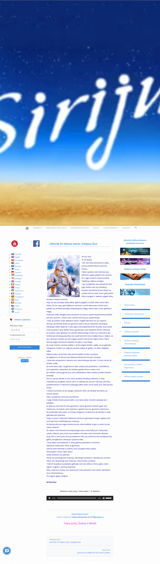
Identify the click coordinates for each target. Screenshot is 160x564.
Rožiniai (127, 323)
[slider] (109, 498)
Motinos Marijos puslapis (133, 376)
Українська (19, 291)
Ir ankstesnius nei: (17, 335)
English (17, 257)
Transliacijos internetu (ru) (134, 314)
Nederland (19, 275)
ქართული (18, 278)
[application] (80, 498)
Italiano (17, 284)
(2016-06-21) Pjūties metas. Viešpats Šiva (65, 542)
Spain (17, 300)
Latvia (17, 263)
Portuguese (19, 297)
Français (18, 294)
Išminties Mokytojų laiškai (55, 228)
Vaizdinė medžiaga (110, 228)
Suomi (17, 269)
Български (19, 260)
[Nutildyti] (103, 498)
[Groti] (49, 498)
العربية (17, 312)
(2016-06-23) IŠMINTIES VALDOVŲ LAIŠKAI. (93, 553)
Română (18, 303)
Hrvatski (18, 281)
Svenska (18, 266)
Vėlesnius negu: (16, 325)
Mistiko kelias (129, 305)
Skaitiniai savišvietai (131, 332)
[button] (135, 228)
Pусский (18, 254)
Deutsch (18, 272)
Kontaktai (126, 228)
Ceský (17, 306)
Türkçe (17, 288)
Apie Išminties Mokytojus (80, 228)
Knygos (96, 228)
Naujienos (37, 228)
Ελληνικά (18, 309)
